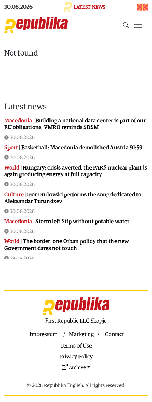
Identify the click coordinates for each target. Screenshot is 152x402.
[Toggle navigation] (138, 24)
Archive (77, 367)
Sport (11, 147)
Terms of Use (76, 346)
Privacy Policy (76, 357)
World (11, 168)
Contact (114, 334)
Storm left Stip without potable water (82, 221)
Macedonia (18, 121)
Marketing (81, 334)
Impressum (44, 334)
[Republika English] (36, 25)
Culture (14, 194)
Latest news (25, 107)
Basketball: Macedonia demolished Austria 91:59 (81, 147)
